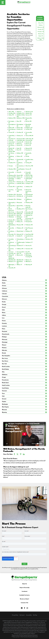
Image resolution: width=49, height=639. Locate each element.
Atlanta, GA (40, 33)
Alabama (41, 25)
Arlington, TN (41, 31)
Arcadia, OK (40, 29)
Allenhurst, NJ (40, 27)
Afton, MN (40, 23)
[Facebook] (14, 454)
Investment (24, 591)
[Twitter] (17, 454)
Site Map (35, 615)
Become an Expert (24, 599)
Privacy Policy (15, 615)
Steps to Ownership (24, 587)
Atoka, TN (40, 36)
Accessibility (29, 615)
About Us (24, 583)
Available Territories (24, 595)
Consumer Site (24, 602)
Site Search (22, 615)
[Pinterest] (21, 454)
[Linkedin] (24, 454)
